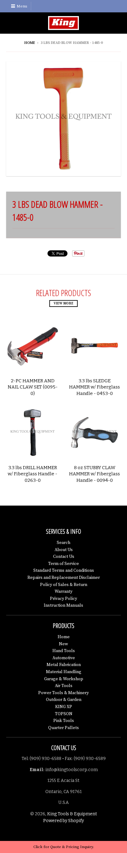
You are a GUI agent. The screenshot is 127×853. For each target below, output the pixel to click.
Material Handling (63, 672)
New (63, 644)
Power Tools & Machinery (63, 693)
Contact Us (63, 556)
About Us (64, 550)
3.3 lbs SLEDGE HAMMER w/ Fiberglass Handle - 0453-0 (94, 387)
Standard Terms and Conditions (63, 570)
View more (63, 303)
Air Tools (63, 686)
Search (63, 542)
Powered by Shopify (63, 820)
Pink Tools (63, 721)
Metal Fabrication (64, 665)
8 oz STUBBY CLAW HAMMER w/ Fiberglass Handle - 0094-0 (94, 474)
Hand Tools (63, 651)
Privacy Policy (63, 598)
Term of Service (63, 564)
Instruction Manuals (63, 605)
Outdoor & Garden (63, 699)
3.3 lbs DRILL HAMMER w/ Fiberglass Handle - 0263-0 (32, 474)
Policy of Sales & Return (63, 585)
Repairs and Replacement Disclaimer (63, 577)
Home (29, 42)
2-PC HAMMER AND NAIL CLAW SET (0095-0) (33, 387)
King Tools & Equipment (72, 814)
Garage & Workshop (63, 679)
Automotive (63, 658)
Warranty (63, 591)
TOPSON (63, 714)
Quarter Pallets (63, 728)
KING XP (63, 707)
